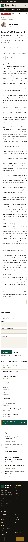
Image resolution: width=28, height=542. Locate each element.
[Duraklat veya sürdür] (7, 58)
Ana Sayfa (5, 9)
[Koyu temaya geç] (25, 5)
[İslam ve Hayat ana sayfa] (11, 5)
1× (15, 57)
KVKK (16, 522)
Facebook (22, 302)
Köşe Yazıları (11, 17)
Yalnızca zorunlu (10, 539)
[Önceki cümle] (4, 58)
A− (4, 53)
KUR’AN (19, 9)
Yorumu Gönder (6, 352)
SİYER (16, 493)
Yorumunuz (4, 336)
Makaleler (4, 512)
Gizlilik (17, 519)
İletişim (17, 517)
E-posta (7, 328)
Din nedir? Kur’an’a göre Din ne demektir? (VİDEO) (17, 14)
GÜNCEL (13, 9)
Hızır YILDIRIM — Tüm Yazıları (14, 422)
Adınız (3, 321)
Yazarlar (3, 514)
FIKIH (16, 498)
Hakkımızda (18, 512)
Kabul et (20, 539)
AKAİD (17, 496)
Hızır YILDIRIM (12, 24)
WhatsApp (9, 302)
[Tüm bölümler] (25, 10)
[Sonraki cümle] (11, 58)
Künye (11, 1)
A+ (14, 53)
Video (3, 519)
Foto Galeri (4, 517)
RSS (15, 1)
